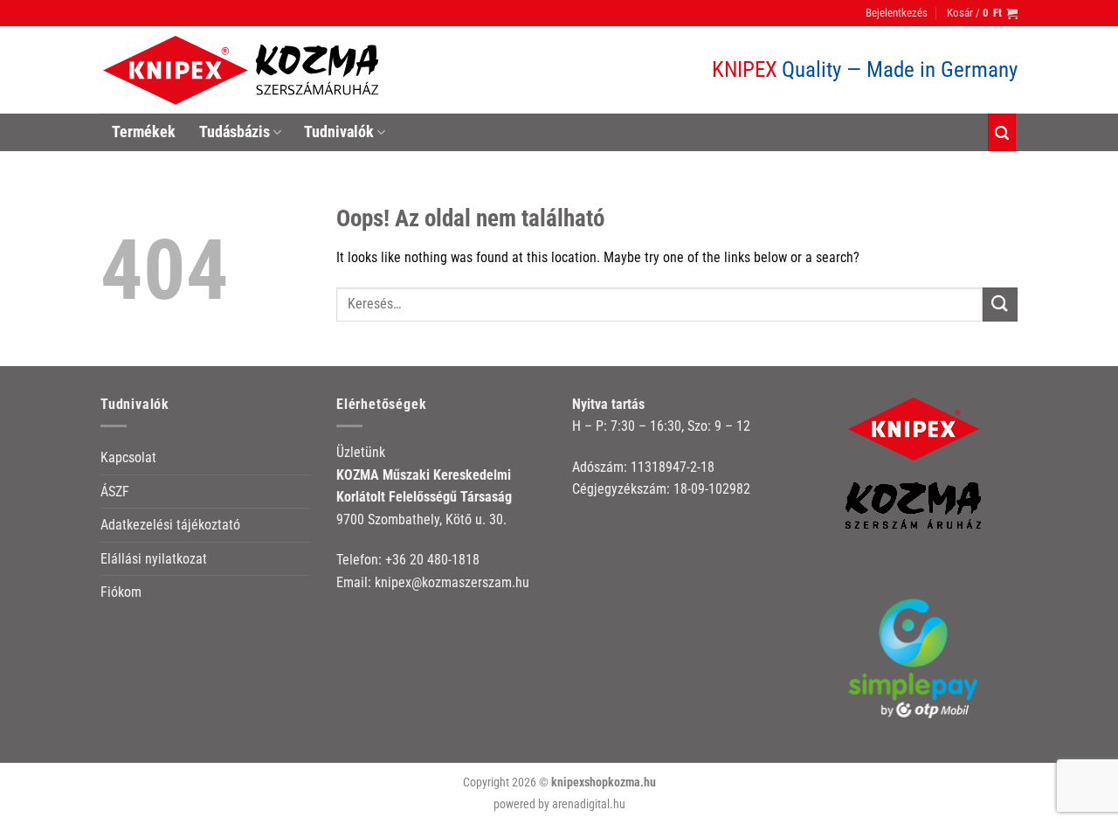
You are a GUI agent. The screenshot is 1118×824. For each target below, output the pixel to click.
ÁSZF (114, 491)
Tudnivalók (339, 132)
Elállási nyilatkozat (153, 558)
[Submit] (1000, 304)
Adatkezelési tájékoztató (170, 524)
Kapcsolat (128, 457)
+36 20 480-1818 (432, 559)
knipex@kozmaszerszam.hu (452, 582)
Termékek (144, 132)
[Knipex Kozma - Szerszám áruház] (243, 70)
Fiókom (120, 592)
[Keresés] (1002, 132)
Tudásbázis (234, 132)
